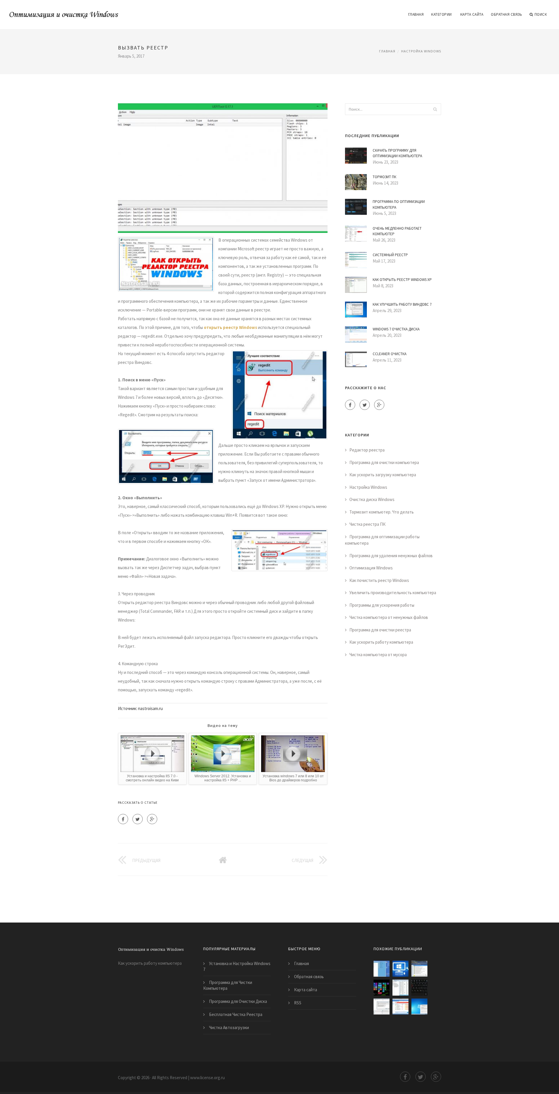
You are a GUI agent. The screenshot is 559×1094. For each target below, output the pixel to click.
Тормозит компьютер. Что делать (381, 512)
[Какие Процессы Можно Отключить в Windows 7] (400, 988)
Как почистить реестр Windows (379, 580)
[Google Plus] (152, 819)
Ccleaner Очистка (389, 353)
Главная (416, 14)
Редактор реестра (367, 450)
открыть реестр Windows (230, 327)
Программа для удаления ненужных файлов (391, 555)
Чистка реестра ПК (367, 524)
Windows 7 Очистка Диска (396, 329)
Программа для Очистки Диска (238, 1001)
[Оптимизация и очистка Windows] (64, 11)
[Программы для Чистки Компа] (382, 969)
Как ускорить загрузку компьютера (382, 474)
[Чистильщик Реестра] (419, 969)
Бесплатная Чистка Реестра (235, 1014)
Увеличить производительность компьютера (392, 592)
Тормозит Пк (384, 176)
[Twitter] (137, 819)
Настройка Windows (421, 51)
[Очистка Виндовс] (400, 969)
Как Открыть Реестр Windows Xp (402, 279)
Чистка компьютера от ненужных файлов (388, 617)
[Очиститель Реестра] (382, 1007)
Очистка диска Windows (372, 499)
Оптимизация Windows (371, 568)
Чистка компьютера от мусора (378, 654)
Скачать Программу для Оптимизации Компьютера (397, 153)
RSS (297, 1003)
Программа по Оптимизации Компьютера (399, 204)
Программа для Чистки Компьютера (227, 985)
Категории (441, 14)
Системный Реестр (390, 254)
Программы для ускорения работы (381, 605)
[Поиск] (435, 109)
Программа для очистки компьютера (384, 462)
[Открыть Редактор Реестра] (382, 988)
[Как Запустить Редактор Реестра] (419, 988)
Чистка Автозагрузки (229, 1027)
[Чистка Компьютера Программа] (400, 1007)
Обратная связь (506, 14)
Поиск (541, 14)
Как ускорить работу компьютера (381, 642)
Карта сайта (472, 14)
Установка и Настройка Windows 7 (236, 966)
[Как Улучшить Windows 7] (419, 1007)
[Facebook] (123, 819)
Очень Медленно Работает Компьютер (397, 231)
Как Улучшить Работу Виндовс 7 (402, 304)
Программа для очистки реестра (380, 630)
